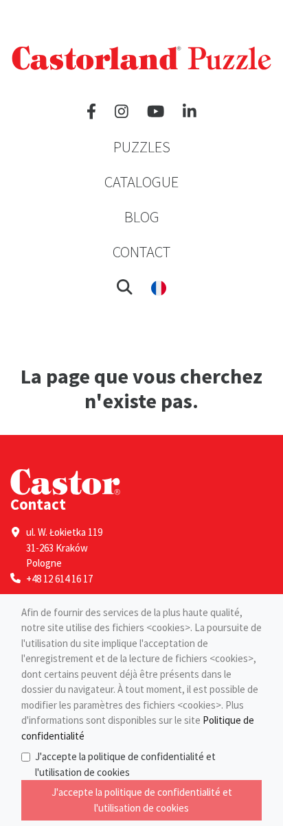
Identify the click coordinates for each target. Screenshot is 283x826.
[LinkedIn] (189, 111)
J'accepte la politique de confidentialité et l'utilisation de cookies (125, 764)
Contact (141, 251)
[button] (125, 286)
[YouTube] (155, 111)
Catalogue (141, 181)
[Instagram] (121, 111)
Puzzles (141, 146)
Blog (141, 216)
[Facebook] (91, 111)
